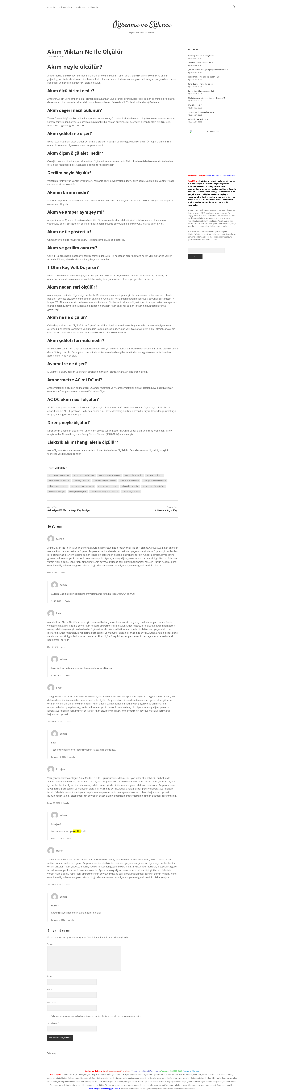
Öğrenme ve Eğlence (142, 25)
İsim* (49, 976)
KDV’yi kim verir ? (195, 105)
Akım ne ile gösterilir (133, 475)
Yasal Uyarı (80, 7)
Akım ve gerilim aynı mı (107, 486)
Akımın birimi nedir (130, 486)
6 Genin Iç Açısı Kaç (166, 510)
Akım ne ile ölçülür (154, 475)
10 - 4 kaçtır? (53, 1023)
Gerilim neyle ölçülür (131, 491)
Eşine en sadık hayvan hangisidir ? (202, 112)
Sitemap (51, 1053)
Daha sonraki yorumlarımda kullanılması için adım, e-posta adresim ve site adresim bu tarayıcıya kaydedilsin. (96, 1016)
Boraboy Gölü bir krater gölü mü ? (202, 55)
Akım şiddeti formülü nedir (154, 480)
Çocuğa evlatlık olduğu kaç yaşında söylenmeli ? (207, 69)
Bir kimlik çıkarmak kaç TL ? (199, 119)
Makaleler (60, 468)
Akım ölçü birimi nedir (129, 480)
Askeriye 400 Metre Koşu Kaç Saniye (68, 510)
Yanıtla (64, 572)
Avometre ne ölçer (57, 491)
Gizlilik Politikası (65, 7)
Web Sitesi (51, 1002)
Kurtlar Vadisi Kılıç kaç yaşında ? (201, 91)
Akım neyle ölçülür (81, 480)
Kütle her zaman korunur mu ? (200, 62)
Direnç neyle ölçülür (77, 491)
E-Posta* (51, 989)
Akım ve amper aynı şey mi (82, 486)
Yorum (50, 944)
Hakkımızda (93, 7)
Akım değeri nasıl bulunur (109, 475)
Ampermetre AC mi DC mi (153, 486)
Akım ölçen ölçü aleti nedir (104, 480)
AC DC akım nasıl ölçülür (84, 475)
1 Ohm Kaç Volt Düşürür (59, 475)
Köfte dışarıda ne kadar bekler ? (201, 84)
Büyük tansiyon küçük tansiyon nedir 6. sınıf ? (206, 98)
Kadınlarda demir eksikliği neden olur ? (204, 77)
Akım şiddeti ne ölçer (58, 486)
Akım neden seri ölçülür (59, 480)
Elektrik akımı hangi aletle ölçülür (104, 491)
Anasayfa (51, 7)
